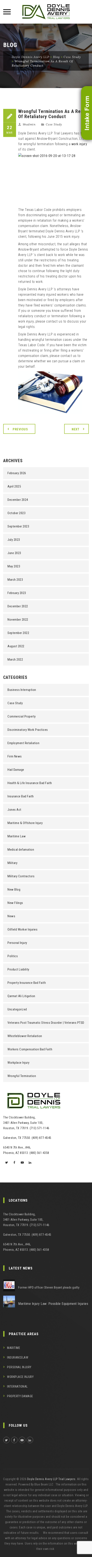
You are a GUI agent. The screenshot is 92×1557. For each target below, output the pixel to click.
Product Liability (18, 969)
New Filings (15, 903)
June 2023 (14, 553)
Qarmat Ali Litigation (21, 996)
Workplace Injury (18, 1063)
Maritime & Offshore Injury (25, 823)
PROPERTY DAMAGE (20, 1396)
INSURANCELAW (17, 1357)
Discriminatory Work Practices (27, 730)
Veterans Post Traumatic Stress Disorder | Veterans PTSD (45, 1023)
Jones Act (14, 810)
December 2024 (17, 500)
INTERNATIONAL (17, 1386)
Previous (20, 429)
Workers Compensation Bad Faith (29, 1049)
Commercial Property (21, 716)
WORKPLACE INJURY (20, 1377)
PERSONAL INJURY (19, 1367)
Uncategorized (17, 1009)
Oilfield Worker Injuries (22, 929)
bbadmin (29, 124)
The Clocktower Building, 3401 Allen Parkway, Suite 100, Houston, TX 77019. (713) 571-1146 (26, 1123)
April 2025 (14, 486)
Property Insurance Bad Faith (26, 983)
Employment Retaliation (23, 743)
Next (75, 429)
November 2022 (17, 620)
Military (12, 863)
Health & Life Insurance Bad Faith (29, 783)
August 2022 (15, 646)
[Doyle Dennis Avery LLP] (46, 12)
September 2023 (18, 526)
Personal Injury (17, 943)
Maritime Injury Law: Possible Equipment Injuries (53, 1304)
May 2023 (13, 566)
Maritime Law (16, 836)
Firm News (14, 756)
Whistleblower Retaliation (24, 1036)
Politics (12, 956)
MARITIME (13, 1348)
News (11, 916)
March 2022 (15, 659)
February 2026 (16, 473)
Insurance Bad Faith (20, 796)
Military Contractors (20, 876)
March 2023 (15, 580)
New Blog (13, 889)
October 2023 (16, 513)
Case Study (54, 124)
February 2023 (16, 593)
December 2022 (17, 606)
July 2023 (13, 540)
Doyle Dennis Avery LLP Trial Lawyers (51, 1479)
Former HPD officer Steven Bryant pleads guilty (48, 1287)
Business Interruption (21, 690)
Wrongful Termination (21, 1076)
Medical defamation (20, 850)
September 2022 (18, 633)
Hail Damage (15, 770)
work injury (79, 144)
